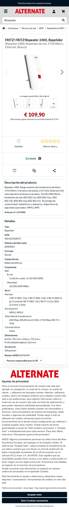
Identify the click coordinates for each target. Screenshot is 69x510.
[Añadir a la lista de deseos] (14, 170)
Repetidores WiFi (55, 28)
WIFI (41, 28)
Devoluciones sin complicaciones (34, 3)
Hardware (13, 28)
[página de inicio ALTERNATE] (30, 11)
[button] (6, 72)
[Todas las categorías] (5, 11)
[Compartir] (54, 170)
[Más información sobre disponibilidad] (39, 158)
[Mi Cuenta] (54, 11)
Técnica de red (29, 28)
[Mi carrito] (63, 11)
